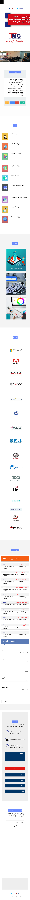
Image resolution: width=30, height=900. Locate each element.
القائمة (2, 2)
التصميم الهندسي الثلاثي (21, 564)
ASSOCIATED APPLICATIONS (14, 899)
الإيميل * (3, 678)
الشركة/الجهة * (5, 687)
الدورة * (3, 650)
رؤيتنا (7, 102)
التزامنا (22, 102)
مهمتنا (12, 102)
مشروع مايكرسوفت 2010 (21, 594)
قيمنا (17, 102)
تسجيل (4, 564)
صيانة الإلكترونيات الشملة (21, 579)
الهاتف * (3, 668)
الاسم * (3, 659)
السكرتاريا (25, 625)
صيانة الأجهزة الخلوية (22, 609)
